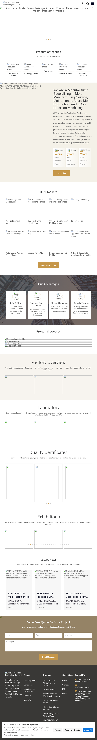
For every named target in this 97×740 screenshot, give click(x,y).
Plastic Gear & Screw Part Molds (51, 708)
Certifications (29, 685)
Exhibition (27, 696)
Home (64, 681)
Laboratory (28, 700)
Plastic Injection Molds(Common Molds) (49, 683)
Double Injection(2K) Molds (50, 701)
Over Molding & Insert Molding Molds (51, 715)
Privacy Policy (29, 735)
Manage (58, 730)
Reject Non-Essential (72, 730)
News (64, 693)
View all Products (48, 265)
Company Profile (30, 681)
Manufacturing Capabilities (29, 690)
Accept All (88, 730)
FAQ (63, 689)
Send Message (48, 657)
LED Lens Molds (49, 690)
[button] (4, 26)
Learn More (61, 173)
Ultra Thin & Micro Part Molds (51, 721)
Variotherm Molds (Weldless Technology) (51, 695)
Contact (65, 685)
